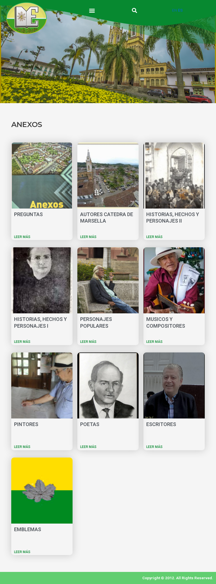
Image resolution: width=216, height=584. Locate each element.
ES (180, 10)
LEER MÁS (22, 237)
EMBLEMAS (27, 529)
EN (174, 10)
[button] (91, 10)
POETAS (89, 424)
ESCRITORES (161, 424)
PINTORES (26, 424)
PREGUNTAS (28, 214)
